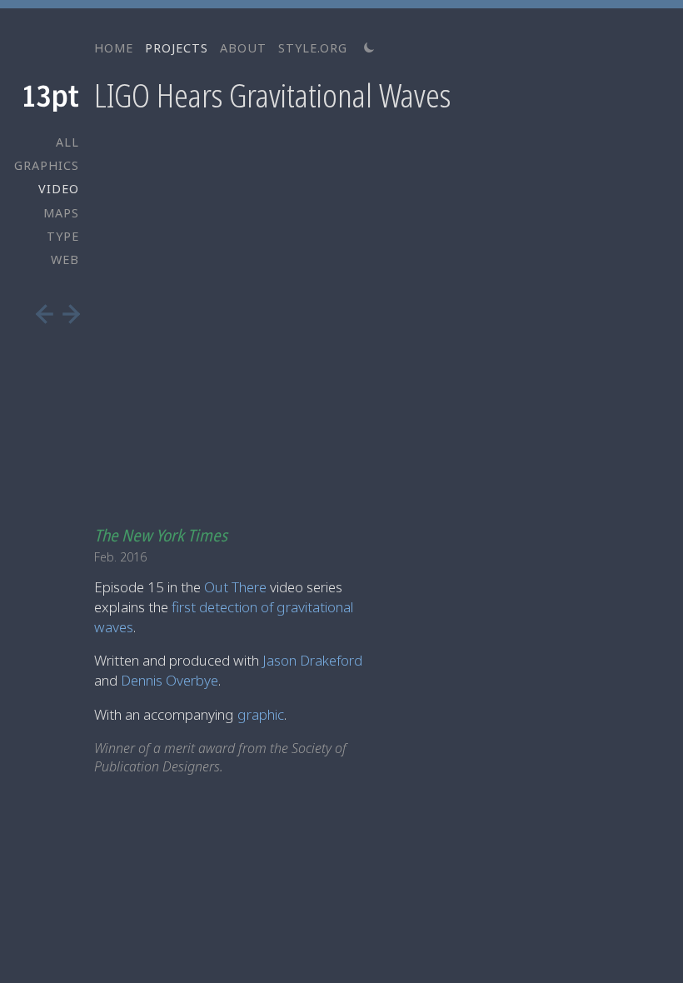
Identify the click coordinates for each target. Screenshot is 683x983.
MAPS (61, 213)
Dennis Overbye (169, 680)
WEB (65, 259)
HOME (113, 48)
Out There (235, 586)
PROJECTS (176, 48)
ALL (67, 142)
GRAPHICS (46, 165)
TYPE (63, 236)
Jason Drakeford (312, 660)
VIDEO (58, 189)
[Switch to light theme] (369, 49)
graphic (260, 714)
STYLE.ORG (312, 48)
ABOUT (243, 48)
